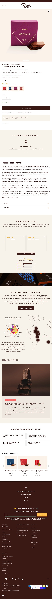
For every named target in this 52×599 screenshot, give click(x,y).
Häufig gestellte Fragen (7, 556)
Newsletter (4, 568)
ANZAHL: (4, 95)
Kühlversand (5, 566)
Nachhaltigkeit (34, 533)
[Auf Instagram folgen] (6, 579)
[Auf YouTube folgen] (12, 579)
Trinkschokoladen (6, 534)
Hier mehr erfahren (26, 308)
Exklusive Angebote (6, 546)
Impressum (8, 585)
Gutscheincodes (34, 542)
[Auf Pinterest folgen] (9, 579)
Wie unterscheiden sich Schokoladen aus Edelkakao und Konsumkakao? (24, 404)
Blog (32, 540)
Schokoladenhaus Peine (22, 533)
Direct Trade (34, 537)
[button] (5, 84)
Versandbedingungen (6, 561)
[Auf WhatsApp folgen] (22, 579)
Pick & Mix (4, 537)
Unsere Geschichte (35, 530)
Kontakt (4, 558)
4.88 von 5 (29, 259)
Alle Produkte (5, 549)
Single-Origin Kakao (13, 149)
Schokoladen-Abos (6, 544)
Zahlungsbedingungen (7, 563)
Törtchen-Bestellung (21, 535)
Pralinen (4, 532)
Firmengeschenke (6, 573)
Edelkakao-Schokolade (7, 529)
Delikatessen (5, 539)
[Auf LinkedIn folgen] (19, 579)
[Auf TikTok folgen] (16, 579)
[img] (10, 237)
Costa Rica (33, 535)
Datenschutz (6, 587)
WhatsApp (4, 570)
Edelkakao (33, 528)
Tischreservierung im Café (22, 530)
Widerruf (5, 588)
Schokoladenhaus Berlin (22, 528)
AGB (3, 585)
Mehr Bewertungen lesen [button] (26, 254)
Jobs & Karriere (34, 545)
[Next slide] (48, 241)
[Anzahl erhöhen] (9, 97)
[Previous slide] (4, 241)
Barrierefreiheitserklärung (16, 587)
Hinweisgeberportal (16, 585)
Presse (32, 547)
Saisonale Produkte (6, 541)
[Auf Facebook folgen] (3, 579)
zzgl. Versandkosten (27, 113)
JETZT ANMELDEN (42, 515)
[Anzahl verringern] (4, 97)
